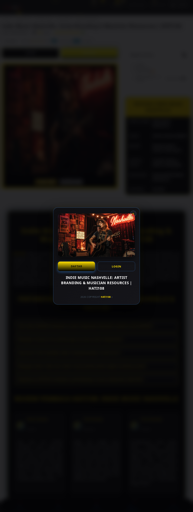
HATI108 (106, 297)
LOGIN (116, 266)
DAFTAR (76, 266)
